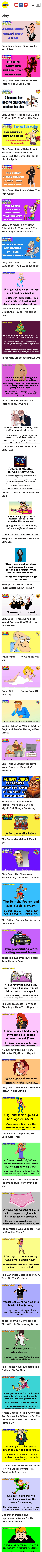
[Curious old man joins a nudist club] (21, 472)
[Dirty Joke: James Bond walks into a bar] (21, 31)
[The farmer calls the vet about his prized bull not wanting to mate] (21, 1159)
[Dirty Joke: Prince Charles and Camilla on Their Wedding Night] (21, 248)
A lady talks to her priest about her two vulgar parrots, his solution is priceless (21, 1469)
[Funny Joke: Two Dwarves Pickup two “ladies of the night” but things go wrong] (21, 787)
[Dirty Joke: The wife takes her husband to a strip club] (21, 66)
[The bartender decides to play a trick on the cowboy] (21, 1254)
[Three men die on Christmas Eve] (21, 337)
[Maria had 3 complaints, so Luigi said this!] (21, 1113)
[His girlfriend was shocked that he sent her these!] (21, 1208)
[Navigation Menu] (38, 5)
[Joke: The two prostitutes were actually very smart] (21, 941)
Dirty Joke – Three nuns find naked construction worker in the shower (19, 622)
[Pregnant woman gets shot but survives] (21, 518)
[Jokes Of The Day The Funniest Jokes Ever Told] (5, 4)
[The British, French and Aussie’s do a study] (21, 899)
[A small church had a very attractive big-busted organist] (21, 1029)
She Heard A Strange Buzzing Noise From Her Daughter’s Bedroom (19, 767)
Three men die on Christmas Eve (21, 357)
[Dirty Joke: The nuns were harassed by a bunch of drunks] (21, 859)
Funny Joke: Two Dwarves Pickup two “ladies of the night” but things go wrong (18, 805)
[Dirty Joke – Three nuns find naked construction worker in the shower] (21, 604)
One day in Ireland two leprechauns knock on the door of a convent (18, 1518)
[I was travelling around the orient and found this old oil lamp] (21, 288)
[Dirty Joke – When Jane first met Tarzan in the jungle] (21, 1071)
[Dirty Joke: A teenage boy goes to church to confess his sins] (21, 100)
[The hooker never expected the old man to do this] (21, 1346)
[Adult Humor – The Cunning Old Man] (21, 642)
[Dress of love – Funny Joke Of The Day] (21, 676)
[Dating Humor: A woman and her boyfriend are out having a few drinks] (21, 711)
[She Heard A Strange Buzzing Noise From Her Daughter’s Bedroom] (21, 749)
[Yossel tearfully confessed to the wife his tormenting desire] (21, 1300)
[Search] (33, 4)
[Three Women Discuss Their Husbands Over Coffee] (21, 380)
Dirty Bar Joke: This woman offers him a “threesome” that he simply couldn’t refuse (20, 228)
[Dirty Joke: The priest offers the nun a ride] (21, 176)
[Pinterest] (26, 5)
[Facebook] (21, 5)
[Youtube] (16, 5)
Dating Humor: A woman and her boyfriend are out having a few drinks (21, 729)
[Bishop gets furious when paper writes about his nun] (21, 564)
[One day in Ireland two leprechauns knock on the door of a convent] (21, 1494)
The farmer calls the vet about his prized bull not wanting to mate (20, 1183)
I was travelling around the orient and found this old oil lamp (19, 312)
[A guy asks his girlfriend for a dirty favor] (21, 426)
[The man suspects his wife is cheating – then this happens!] (21, 983)
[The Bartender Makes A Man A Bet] (21, 825)
